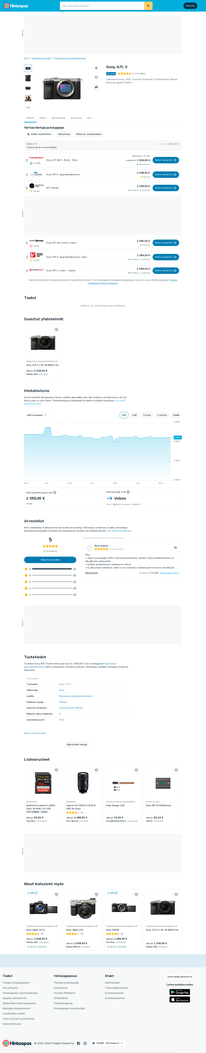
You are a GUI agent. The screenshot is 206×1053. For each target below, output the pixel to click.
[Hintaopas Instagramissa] (85, 1043)
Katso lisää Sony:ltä (35, 733)
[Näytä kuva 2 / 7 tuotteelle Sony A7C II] (28, 78)
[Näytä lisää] (26, 160)
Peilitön (63, 702)
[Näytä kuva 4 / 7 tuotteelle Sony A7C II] (28, 98)
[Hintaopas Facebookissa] (78, 1043)
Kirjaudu (190, 5)
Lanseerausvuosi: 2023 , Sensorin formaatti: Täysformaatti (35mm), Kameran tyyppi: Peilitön (142, 81)
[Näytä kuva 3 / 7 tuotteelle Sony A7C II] (28, 88)
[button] (28, 107)
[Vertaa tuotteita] (96, 87)
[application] (103, 453)
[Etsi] (148, 6)
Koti (26, 58)
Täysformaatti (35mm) (71, 707)
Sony (62, 690)
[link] (43, 351)
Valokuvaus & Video (41, 58)
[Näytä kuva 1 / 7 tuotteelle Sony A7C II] (28, 68)
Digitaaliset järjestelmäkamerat (70, 58)
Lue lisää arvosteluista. (119, 530)
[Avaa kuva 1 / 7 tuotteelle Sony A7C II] (62, 88)
